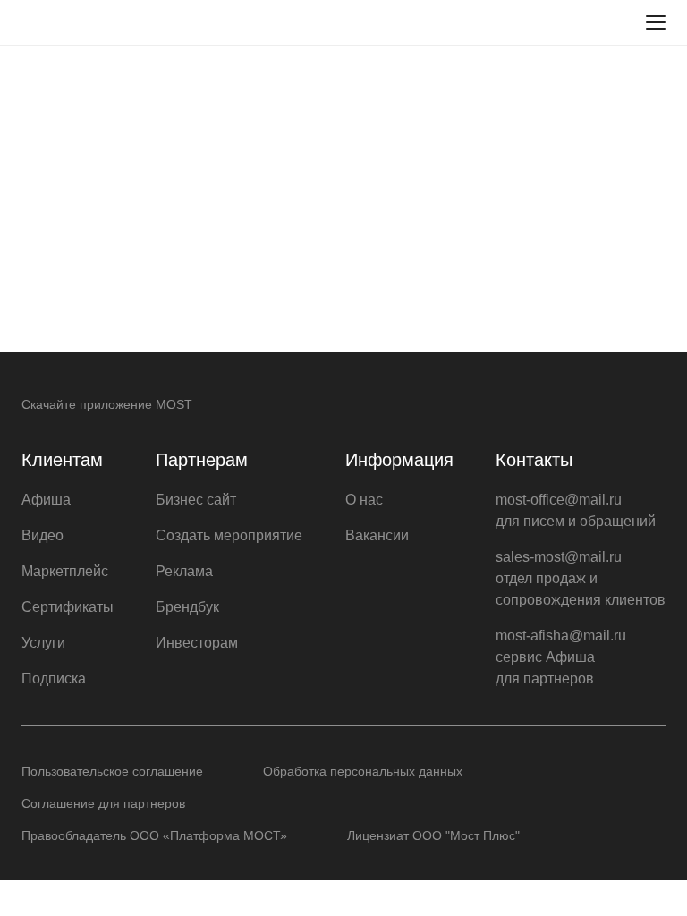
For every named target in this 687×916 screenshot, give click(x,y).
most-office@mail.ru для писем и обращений (576, 510)
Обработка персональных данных (362, 771)
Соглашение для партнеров (103, 803)
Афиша (46, 499)
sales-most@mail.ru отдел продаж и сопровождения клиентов (581, 578)
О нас (364, 499)
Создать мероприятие (229, 535)
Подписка (53, 678)
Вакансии (377, 535)
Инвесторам (197, 642)
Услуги (43, 642)
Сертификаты (67, 607)
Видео (42, 535)
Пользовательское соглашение (112, 771)
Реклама (184, 571)
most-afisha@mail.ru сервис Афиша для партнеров (561, 657)
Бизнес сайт (196, 499)
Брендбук (187, 607)
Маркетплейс (64, 571)
